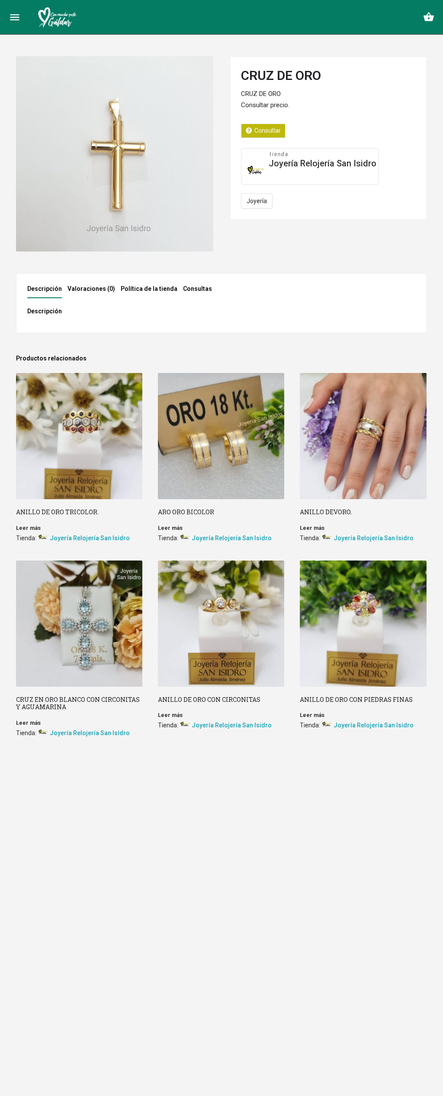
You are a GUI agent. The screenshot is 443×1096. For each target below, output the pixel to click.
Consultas (197, 288)
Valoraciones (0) (91, 288)
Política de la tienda (149, 288)
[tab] (46, 291)
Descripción (44, 288)
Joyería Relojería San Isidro (322, 163)
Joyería (257, 201)
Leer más (28, 528)
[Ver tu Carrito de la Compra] (428, 16)
